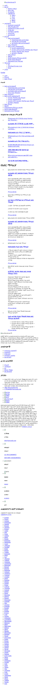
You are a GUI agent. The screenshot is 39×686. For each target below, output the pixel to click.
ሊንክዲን (6, 498)
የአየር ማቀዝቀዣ (12, 45)
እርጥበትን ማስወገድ (17, 53)
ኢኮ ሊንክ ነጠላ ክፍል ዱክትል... (18, 161)
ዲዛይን (13, 15)
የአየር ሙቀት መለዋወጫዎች (15, 46)
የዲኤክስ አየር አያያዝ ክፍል (19, 41)
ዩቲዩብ (6, 484)
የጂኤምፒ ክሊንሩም (13, 26)
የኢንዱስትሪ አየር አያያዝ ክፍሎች (21, 43)
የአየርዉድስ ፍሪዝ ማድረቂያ (15, 61)
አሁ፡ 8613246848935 (10, 454)
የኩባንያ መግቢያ (12, 8)
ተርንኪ (13, 22)
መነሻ (5, 5)
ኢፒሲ (13, 18)
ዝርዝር (14, 192)
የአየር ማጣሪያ (12, 54)
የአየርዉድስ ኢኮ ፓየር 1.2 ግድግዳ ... (19, 132)
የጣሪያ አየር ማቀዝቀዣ (14, 93)
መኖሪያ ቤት (11, 33)
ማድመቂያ (7, 63)
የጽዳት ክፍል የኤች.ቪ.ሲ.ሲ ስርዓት (17, 58)
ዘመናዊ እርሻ (11, 35)
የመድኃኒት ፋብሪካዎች (14, 25)
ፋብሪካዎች (7, 352)
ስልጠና (13, 20)
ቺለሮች (10, 56)
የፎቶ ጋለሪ (11, 10)
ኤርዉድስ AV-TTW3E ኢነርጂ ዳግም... (21, 124)
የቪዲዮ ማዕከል (8, 370)
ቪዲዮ (9, 68)
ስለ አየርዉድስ (8, 371)
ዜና (9, 64)
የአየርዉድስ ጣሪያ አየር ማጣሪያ (18, 247)
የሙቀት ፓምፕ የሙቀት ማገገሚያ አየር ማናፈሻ (24, 50)
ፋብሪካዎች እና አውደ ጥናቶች (16, 28)
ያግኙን (6, 69)
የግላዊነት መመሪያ (27, 426)
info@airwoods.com (10, 440)
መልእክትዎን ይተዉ (6, 514)
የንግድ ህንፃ (11, 30)
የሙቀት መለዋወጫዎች (18, 48)
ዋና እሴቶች (11, 12)
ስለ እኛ (6, 7)
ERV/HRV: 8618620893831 (12, 458)
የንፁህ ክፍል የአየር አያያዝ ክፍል (20, 40)
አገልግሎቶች (11, 13)
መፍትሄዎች (7, 23)
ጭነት (13, 17)
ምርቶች (6, 36)
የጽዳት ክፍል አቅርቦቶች (14, 59)
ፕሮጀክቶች (7, 366)
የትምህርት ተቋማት (13, 31)
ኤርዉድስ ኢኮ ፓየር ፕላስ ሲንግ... (19, 141)
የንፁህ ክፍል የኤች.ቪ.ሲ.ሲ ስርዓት (13, 107)
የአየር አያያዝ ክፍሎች (14, 38)
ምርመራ (10, 192)
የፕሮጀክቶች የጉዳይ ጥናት (15, 66)
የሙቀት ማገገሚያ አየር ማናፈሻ (20, 51)
